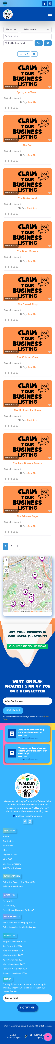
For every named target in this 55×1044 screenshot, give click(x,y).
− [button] (6, 564)
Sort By (23, 54)
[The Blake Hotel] (40, 586)
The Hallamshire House (27, 410)
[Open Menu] (5, 3)
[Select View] (34, 54)
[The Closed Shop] (31, 599)
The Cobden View (27, 357)
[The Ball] (13, 604)
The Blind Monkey (27, 251)
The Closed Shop (28, 304)
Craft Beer (32, 208)
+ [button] (6, 559)
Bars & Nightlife (11, 87)
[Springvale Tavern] (31, 596)
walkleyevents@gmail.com (28, 738)
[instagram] (50, 3)
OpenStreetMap (36, 611)
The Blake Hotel (27, 198)
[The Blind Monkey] (35, 575)
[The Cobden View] (22, 604)
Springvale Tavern (27, 92)
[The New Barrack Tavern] (42, 558)
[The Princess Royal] (25, 592)
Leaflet (16, 611)
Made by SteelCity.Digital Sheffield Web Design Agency (28, 1036)
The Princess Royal (27, 516)
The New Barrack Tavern (27, 463)
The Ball (27, 145)
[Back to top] (48, 1037)
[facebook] (44, 3)
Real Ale (32, 102)
